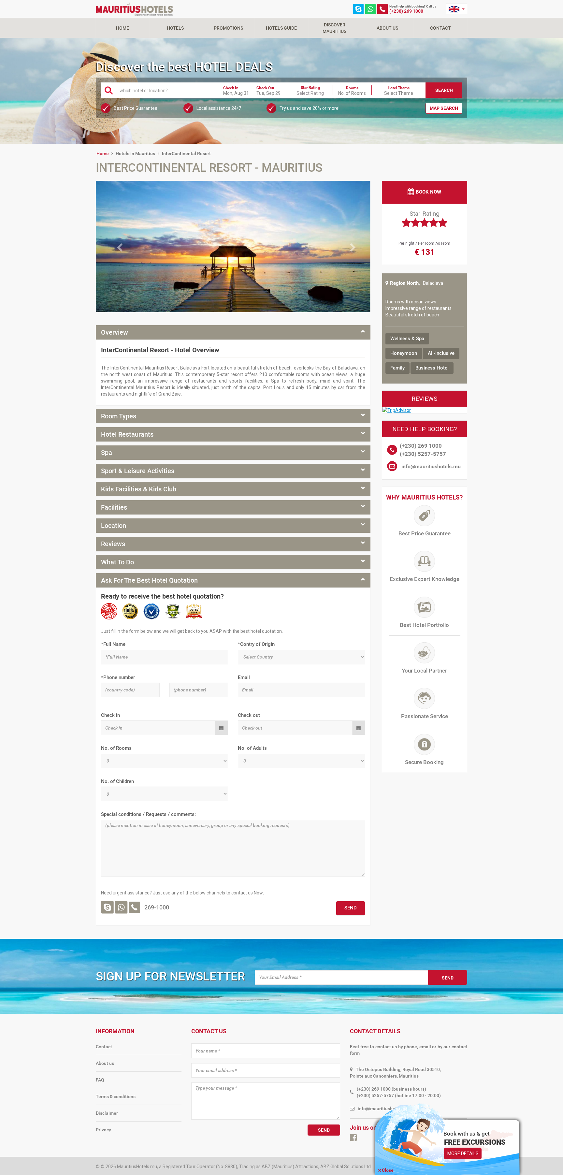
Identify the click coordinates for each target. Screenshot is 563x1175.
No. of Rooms (116, 748)
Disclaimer (107, 1113)
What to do (117, 562)
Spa (106, 453)
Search (444, 90)
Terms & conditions (116, 1096)
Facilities (114, 507)
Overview (114, 332)
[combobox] (164, 89)
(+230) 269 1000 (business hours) (391, 1089)
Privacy (103, 1129)
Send (448, 977)
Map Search (444, 108)
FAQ (100, 1079)
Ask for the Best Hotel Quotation (149, 580)
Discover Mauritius (334, 28)
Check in (110, 715)
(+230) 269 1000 (406, 11)
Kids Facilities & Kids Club (138, 489)
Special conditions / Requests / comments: (148, 814)
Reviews (113, 544)
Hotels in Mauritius (135, 153)
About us (105, 1063)
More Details (463, 1153)
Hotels (175, 28)
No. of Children (117, 781)
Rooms (352, 88)
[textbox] (164, 90)
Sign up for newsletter (170, 976)
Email (244, 677)
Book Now (428, 192)
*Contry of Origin (256, 644)
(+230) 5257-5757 (423, 454)
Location (113, 525)
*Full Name (113, 644)
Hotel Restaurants (127, 434)
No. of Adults (252, 748)
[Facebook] (353, 1137)
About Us (387, 28)
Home (122, 28)
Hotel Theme (399, 88)
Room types (118, 416)
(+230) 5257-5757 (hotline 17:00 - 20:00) (399, 1095)
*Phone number (118, 677)
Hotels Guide (281, 28)
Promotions (228, 28)
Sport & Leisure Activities (137, 471)
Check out (249, 715)
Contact (440, 28)
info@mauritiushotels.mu (431, 466)
